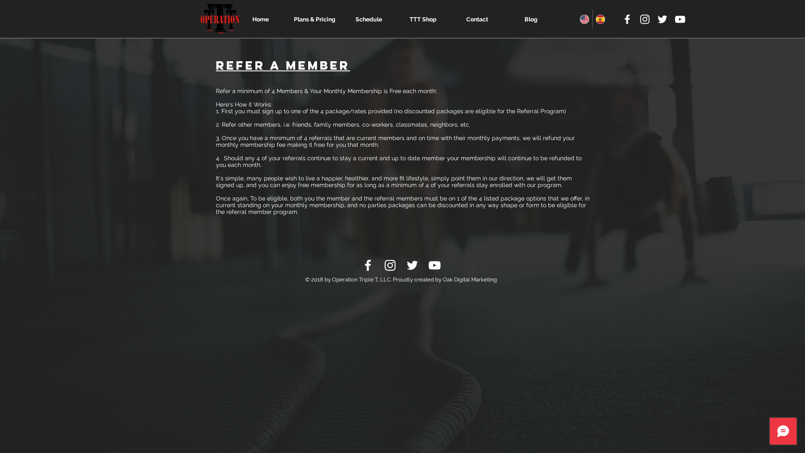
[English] (584, 19)
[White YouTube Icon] (680, 19)
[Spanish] (600, 19)
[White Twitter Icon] (662, 19)
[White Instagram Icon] (645, 19)
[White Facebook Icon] (627, 19)
